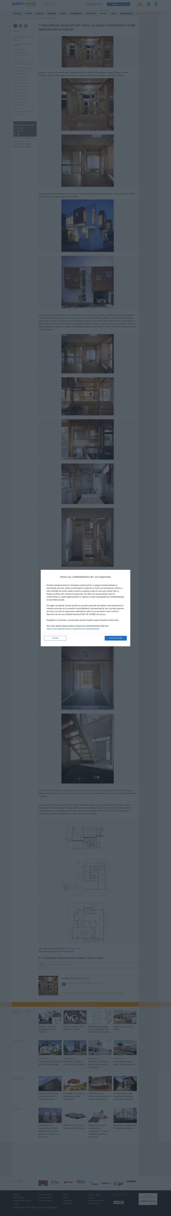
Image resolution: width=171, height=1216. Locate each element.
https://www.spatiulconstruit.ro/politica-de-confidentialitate (73, 629)
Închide (55, 638)
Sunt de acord (115, 638)
